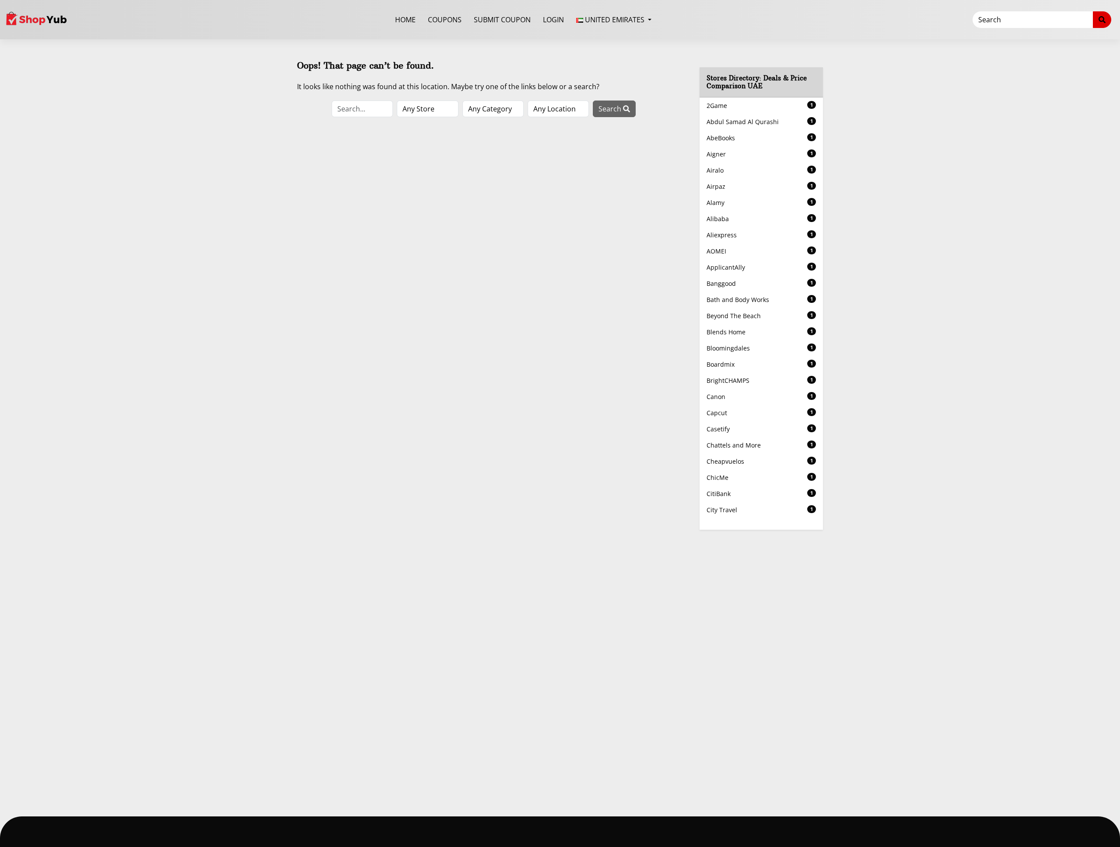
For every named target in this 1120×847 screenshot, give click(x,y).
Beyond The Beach (760, 316)
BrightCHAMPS (760, 380)
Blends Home (760, 332)
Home (405, 19)
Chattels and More (760, 445)
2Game (760, 105)
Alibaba (760, 219)
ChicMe (760, 477)
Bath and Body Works (760, 299)
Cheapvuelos (760, 461)
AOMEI (760, 251)
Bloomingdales (760, 348)
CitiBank (760, 493)
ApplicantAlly (760, 267)
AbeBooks (760, 138)
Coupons (445, 19)
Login (553, 19)
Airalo (760, 170)
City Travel (760, 510)
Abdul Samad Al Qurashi (760, 122)
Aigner (760, 154)
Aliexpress (760, 235)
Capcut (760, 413)
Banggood (760, 283)
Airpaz (760, 186)
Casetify (760, 429)
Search (610, 109)
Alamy (760, 202)
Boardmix (760, 364)
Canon (760, 396)
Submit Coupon (502, 19)
